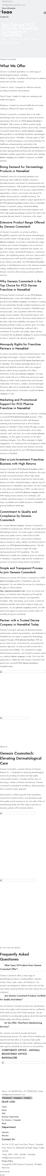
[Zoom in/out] (1, 1171)
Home (4, 39)
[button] (23, 967)
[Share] (6, 1171)
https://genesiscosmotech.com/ (12, 591)
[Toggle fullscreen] (3, 1171)
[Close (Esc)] (8, 1171)
